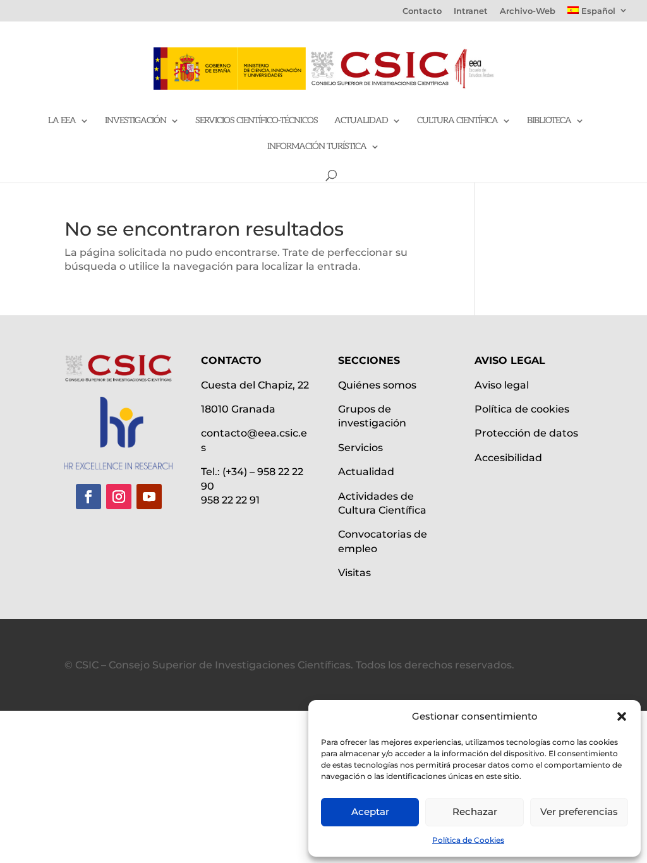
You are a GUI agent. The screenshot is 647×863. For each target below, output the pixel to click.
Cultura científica (457, 121)
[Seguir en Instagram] (118, 496)
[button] (621, 716)
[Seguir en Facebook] (88, 496)
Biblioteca (549, 121)
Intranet (471, 11)
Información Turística (316, 147)
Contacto (422, 11)
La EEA (62, 121)
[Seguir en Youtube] (149, 496)
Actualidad (361, 121)
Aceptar (370, 812)
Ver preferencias (579, 812)
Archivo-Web (527, 11)
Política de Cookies (468, 840)
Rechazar (474, 812)
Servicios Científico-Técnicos (256, 121)
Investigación (135, 121)
